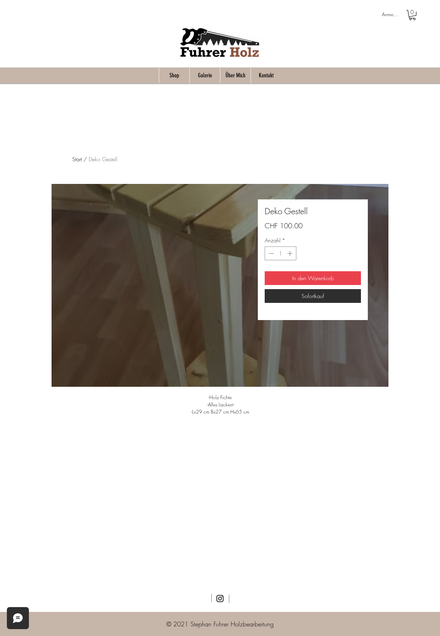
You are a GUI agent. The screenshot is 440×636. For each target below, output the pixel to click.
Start (77, 159)
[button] (412, 15)
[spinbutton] (280, 253)
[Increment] (290, 253)
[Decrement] (270, 253)
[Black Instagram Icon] (220, 598)
